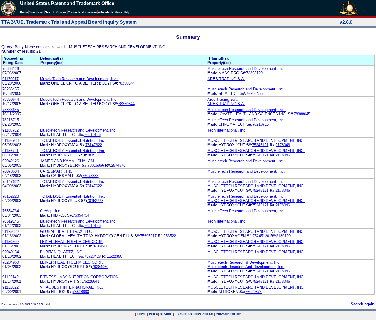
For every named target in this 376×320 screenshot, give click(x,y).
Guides (61, 12)
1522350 (115, 256)
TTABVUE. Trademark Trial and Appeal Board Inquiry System (69, 22)
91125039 (10, 231)
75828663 (81, 291)
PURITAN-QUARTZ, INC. (61, 252)
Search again (363, 304)
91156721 (10, 151)
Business (89, 12)
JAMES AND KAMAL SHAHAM (67, 161)
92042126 (10, 161)
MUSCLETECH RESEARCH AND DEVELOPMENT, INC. (256, 151)
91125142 (10, 277)
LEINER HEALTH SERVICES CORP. (71, 242)
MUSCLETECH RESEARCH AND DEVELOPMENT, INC (255, 140)
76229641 (91, 281)
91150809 (10, 242)
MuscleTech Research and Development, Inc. (246, 171)
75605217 (148, 236)
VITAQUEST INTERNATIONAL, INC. (71, 287)
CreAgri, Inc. (50, 211)
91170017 (10, 79)
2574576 (118, 165)
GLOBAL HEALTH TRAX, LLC (66, 231)
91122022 (10, 287)
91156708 (10, 140)
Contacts (74, 12)
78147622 (93, 145)
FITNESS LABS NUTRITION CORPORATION (79, 277)
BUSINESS (183, 314)
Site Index (36, 12)
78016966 (96, 165)
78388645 (10, 109)
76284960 (100, 246)
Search (50, 12)
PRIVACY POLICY (228, 314)
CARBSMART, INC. (57, 171)
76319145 (92, 134)
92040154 (10, 252)
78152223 (95, 155)
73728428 (92, 256)
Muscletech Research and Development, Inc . (246, 89)
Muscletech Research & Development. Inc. (244, 262)
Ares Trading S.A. (222, 99)
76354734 (10, 211)
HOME (141, 314)
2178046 (283, 145)
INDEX (153, 314)
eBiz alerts (105, 12)
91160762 (10, 130)
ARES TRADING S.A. (226, 79)
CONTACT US (203, 314)
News (118, 12)
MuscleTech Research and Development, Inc (245, 181)
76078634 (10, 171)
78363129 (10, 68)
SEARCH (166, 314)
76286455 (10, 89)
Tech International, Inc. (226, 130)
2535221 (171, 236)
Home (24, 12)
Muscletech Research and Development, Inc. (245, 161)
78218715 (10, 120)
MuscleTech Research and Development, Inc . (246, 68)
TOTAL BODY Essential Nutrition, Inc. (72, 140)
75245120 (261, 236)
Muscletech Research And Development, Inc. (245, 267)
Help (127, 12)
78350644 (126, 83)
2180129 (283, 236)
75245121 (260, 145)
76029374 (253, 291)
